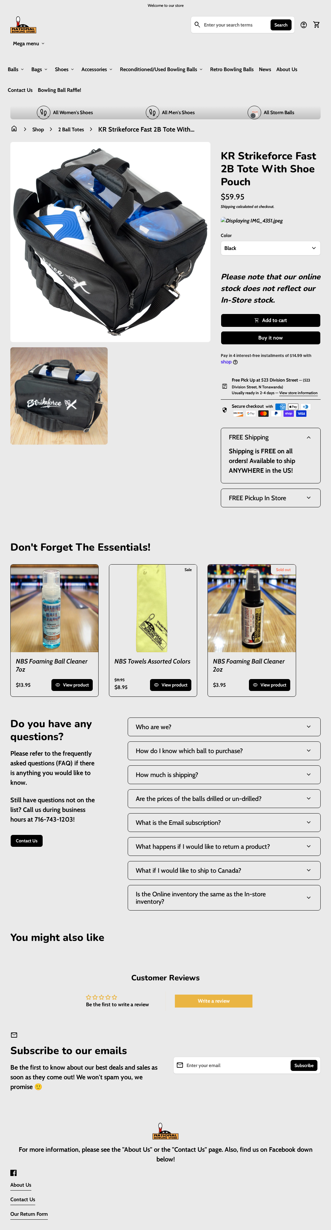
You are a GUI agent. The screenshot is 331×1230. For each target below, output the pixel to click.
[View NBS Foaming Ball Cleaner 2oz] (251, 608)
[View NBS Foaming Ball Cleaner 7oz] (54, 608)
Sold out (283, 569)
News (265, 69)
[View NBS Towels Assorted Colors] (153, 608)
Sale (188, 569)
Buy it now (270, 338)
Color (226, 235)
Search (281, 25)
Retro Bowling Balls (232, 69)
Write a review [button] (214, 1001)
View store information (298, 392)
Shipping (228, 206)
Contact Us (20, 90)
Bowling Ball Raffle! (59, 90)
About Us (286, 69)
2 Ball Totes (71, 129)
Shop (38, 129)
